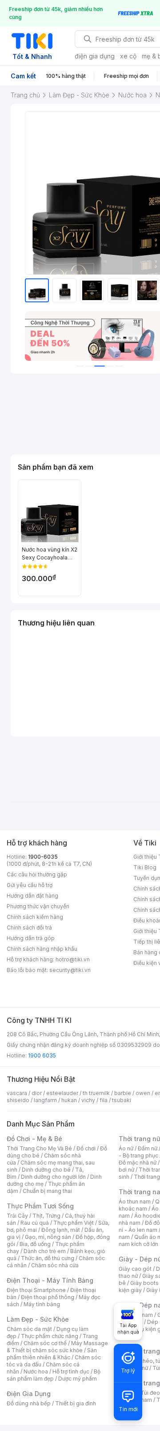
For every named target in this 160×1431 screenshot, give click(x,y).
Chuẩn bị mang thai (47, 1191)
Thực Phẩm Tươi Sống (40, 1206)
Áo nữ (126, 1148)
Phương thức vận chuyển (38, 906)
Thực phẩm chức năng (49, 1336)
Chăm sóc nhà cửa (55, 1265)
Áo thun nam (135, 1201)
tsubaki (121, 1100)
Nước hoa (36, 1371)
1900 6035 (42, 1055)
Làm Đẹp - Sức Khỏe (38, 1319)
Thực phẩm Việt (73, 1222)
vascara (17, 1093)
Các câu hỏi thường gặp (37, 874)
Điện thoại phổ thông (47, 1297)
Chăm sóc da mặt (29, 1329)
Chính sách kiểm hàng (35, 917)
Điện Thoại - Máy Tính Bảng (50, 1280)
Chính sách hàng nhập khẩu (42, 948)
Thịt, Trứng (46, 1215)
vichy (88, 1100)
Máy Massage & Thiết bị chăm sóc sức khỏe (57, 1347)
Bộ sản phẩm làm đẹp (53, 1375)
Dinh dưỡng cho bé (46, 1169)
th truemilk (96, 1093)
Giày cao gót (135, 1268)
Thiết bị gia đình (75, 1403)
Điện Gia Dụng (29, 1393)
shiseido (18, 1100)
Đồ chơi (86, 1148)
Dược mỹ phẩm (77, 1378)
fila (104, 1100)
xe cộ (128, 56)
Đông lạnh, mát (60, 1230)
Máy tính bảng (42, 1304)
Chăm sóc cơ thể (45, 1343)
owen (143, 1093)
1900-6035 (43, 856)
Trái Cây (17, 1215)
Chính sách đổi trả (29, 927)
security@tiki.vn (70, 970)
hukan (69, 1100)
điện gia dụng (95, 56)
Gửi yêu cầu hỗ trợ (29, 885)
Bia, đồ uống (35, 1244)
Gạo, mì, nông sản (48, 1237)
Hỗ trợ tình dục (70, 1371)
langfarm (45, 1100)
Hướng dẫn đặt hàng (32, 895)
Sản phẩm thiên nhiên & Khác (52, 1354)
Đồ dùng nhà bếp (29, 1403)
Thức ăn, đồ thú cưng (47, 1258)
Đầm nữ (147, 1148)
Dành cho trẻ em (45, 1251)
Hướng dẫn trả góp (31, 938)
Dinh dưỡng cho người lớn (53, 1176)
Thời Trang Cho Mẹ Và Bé (39, 1148)
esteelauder (62, 1093)
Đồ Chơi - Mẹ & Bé (34, 1138)
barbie (122, 1093)
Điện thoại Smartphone (36, 1290)
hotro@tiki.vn (73, 959)
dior (37, 1093)
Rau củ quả (34, 1222)
